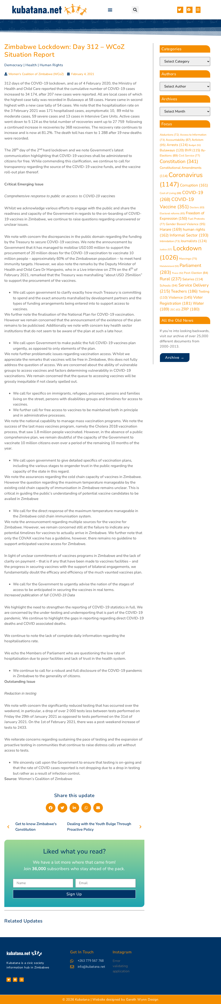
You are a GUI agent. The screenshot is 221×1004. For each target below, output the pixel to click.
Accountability (178, 140)
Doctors (197, 207)
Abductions (169, 134)
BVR (192, 150)
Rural (171, 279)
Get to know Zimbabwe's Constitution (36, 826)
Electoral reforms (172, 213)
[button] (110, 9)
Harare (171, 229)
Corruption (194, 185)
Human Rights (51, 65)
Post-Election (196, 273)
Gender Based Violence (185, 224)
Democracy (13, 65)
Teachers (184, 291)
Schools (169, 286)
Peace (177, 273)
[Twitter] (8, 979)
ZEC (175, 309)
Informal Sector (189, 235)
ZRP (190, 309)
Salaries (192, 279)
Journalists (194, 241)
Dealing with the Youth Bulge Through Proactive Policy (99, 826)
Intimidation (170, 241)
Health (31, 65)
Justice (166, 249)
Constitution (179, 161)
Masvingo (188, 259)
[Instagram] (21, 979)
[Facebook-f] (15, 979)
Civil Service (189, 156)
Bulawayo (172, 150)
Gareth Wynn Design (142, 999)
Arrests (177, 145)
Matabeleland (169, 266)
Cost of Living (170, 193)
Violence (180, 297)
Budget (195, 145)
